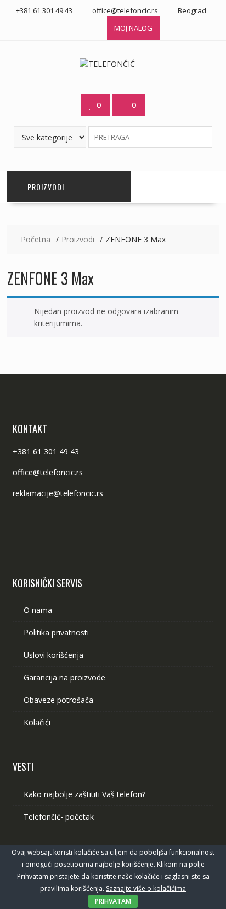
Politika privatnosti (56, 632)
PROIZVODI (45, 186)
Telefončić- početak (59, 816)
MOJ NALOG (133, 28)
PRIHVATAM (113, 901)
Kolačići (37, 722)
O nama (38, 610)
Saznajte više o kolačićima (146, 888)
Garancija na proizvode (64, 677)
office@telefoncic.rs (48, 472)
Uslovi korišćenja (53, 655)
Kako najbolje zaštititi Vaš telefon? (84, 794)
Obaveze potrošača (58, 700)
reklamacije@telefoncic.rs (58, 493)
